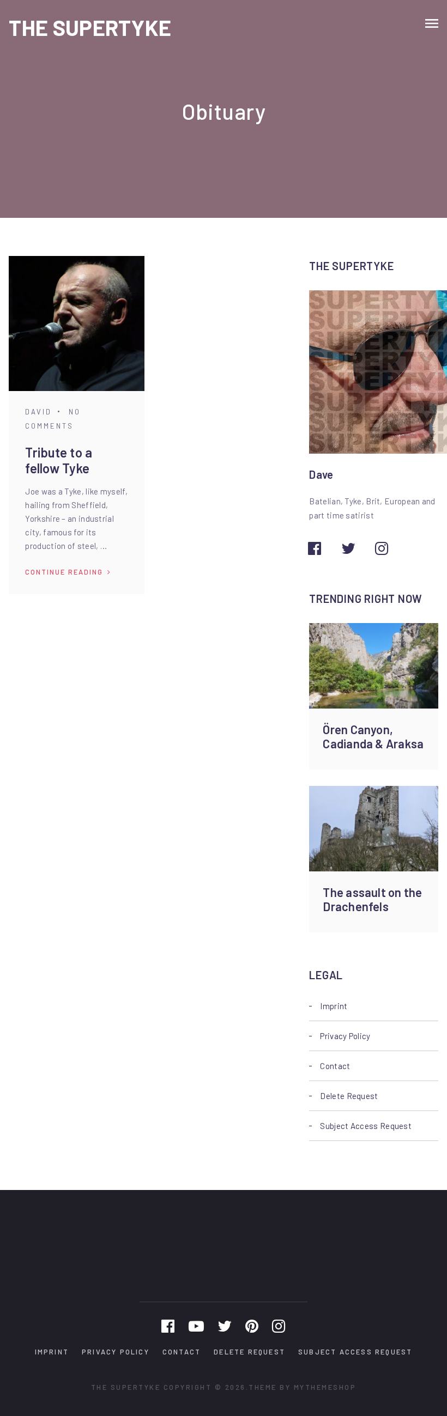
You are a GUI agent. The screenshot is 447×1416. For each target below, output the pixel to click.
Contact (335, 1066)
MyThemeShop (325, 1387)
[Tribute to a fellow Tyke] (76, 323)
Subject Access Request (366, 1126)
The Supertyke (90, 27)
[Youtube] (196, 1325)
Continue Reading (64, 571)
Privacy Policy (345, 1036)
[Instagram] (278, 1325)
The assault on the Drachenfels (372, 899)
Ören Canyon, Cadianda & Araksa (373, 736)
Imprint (333, 1006)
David (38, 411)
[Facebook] (167, 1325)
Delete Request (349, 1096)
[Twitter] (225, 1325)
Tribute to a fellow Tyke (58, 460)
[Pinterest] (251, 1325)
